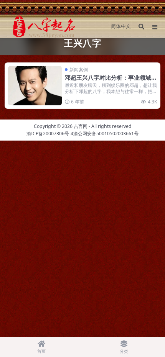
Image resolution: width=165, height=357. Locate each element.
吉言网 (80, 126)
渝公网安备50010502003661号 (106, 133)
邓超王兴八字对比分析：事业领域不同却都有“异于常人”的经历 (111, 81)
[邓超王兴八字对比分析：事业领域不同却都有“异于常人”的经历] (35, 85)
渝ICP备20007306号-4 (49, 133)
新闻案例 (78, 69)
